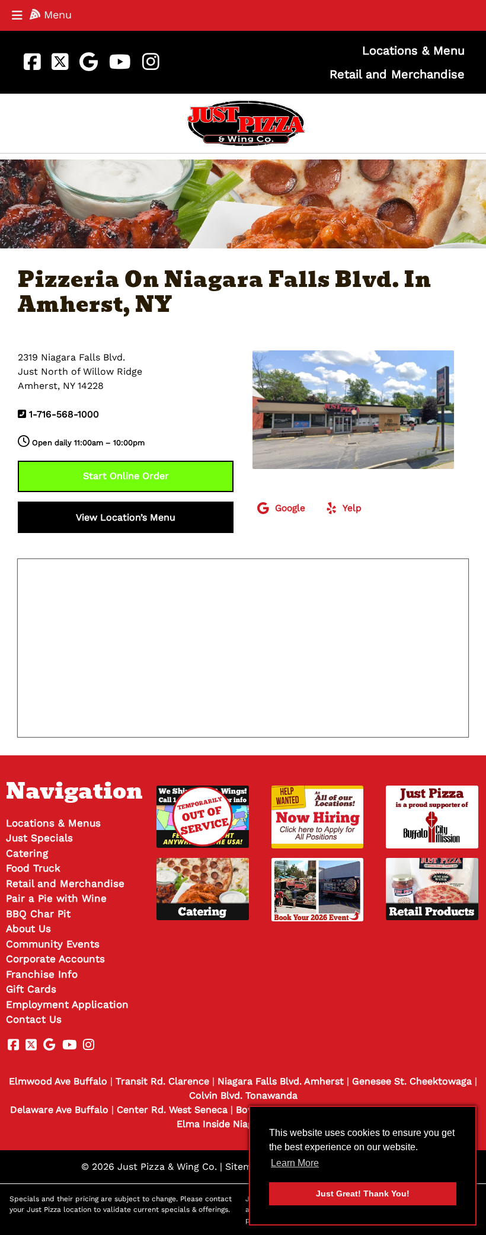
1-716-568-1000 (64, 414)
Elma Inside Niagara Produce (243, 1123)
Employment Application (67, 1004)
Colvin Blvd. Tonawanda (243, 1095)
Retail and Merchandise (397, 74)
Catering (27, 853)
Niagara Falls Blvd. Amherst (281, 1081)
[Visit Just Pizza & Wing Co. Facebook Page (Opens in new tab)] (32, 62)
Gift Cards (31, 989)
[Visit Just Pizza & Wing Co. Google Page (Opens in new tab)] (88, 62)
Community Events (53, 944)
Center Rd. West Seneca (172, 1109)
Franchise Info (42, 974)
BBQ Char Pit (38, 914)
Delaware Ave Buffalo (59, 1109)
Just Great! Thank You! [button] (363, 1193)
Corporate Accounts (55, 959)
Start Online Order (126, 475)
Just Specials (39, 838)
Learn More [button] (295, 1163)
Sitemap (244, 1166)
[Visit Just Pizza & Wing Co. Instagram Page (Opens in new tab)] (150, 62)
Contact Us (34, 1019)
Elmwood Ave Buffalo (58, 1081)
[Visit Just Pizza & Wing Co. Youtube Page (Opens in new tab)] (120, 62)
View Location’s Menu (125, 517)
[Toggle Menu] (17, 15)
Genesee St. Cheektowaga (412, 1081)
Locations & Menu (413, 50)
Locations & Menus (53, 823)
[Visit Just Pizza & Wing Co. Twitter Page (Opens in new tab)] (60, 62)
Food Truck (33, 868)
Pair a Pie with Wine (56, 898)
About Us (28, 928)
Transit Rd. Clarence (162, 1081)
